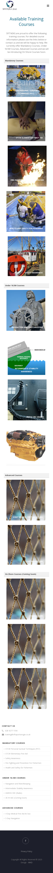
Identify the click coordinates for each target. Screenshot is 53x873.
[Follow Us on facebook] (25, 841)
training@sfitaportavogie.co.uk (17, 734)
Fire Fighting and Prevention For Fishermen (23, 763)
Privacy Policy (26, 851)
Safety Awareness (12, 758)
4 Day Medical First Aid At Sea (17, 813)
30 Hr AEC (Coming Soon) (16, 798)
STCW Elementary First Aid (16, 753)
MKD (30, 862)
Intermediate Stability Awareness (19, 788)
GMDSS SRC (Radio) (13, 793)
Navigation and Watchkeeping (17, 783)
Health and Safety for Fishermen (18, 767)
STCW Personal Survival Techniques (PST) (22, 749)
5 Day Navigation (12, 818)
